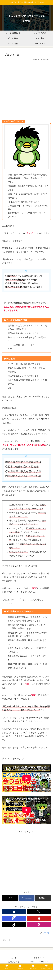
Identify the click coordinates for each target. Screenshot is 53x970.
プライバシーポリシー (39, 962)
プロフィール (39, 958)
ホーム (13, 958)
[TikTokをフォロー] (14, 924)
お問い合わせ (13, 962)
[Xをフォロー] (39, 911)
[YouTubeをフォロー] (39, 918)
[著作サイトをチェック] (14, 911)
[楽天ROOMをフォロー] (39, 924)
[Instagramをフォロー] (14, 918)
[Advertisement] (26, 89)
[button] (43, 898)
